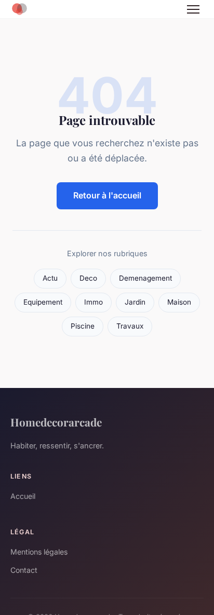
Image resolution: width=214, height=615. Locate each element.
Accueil (22, 496)
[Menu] (193, 9)
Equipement (42, 302)
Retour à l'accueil (107, 195)
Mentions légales (39, 551)
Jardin (135, 302)
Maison (179, 302)
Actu (50, 278)
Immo (93, 302)
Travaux (129, 326)
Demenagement (145, 278)
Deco (88, 278)
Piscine (83, 326)
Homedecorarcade (56, 422)
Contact (23, 570)
